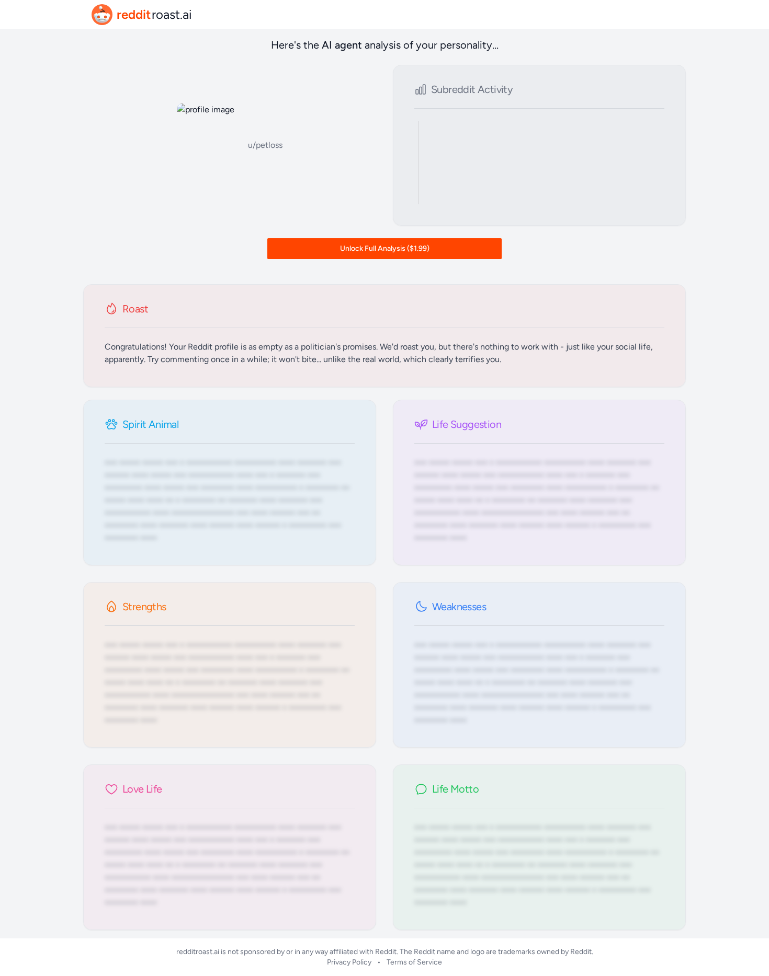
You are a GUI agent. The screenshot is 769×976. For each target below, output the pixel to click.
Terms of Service (414, 962)
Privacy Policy (349, 962)
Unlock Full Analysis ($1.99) (384, 248)
